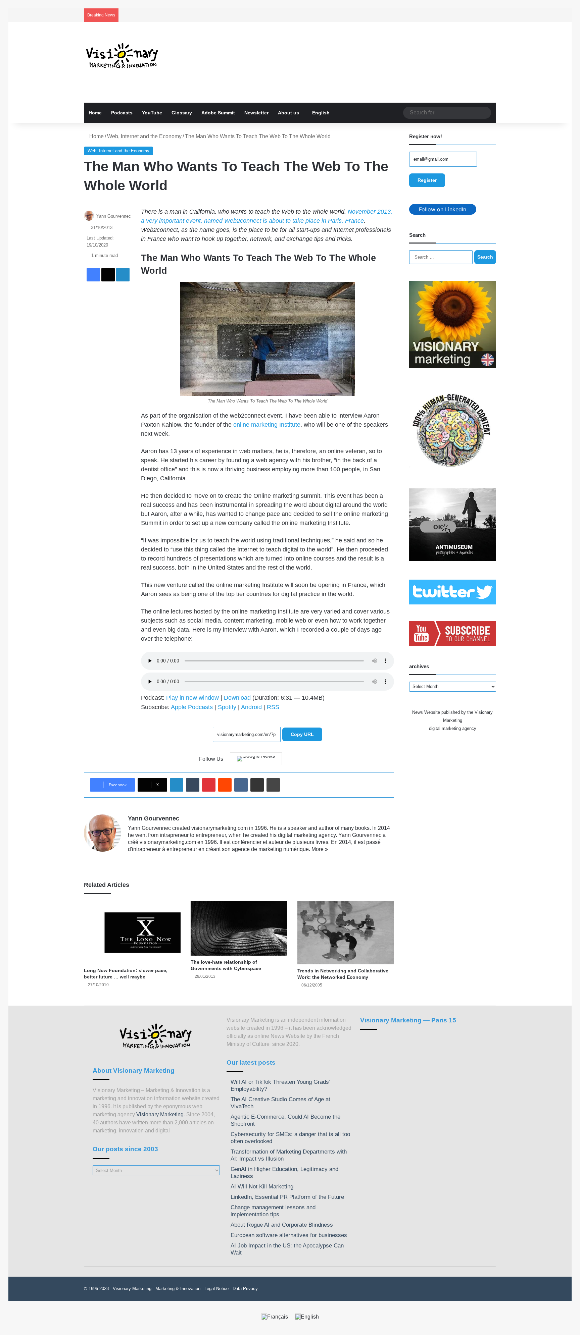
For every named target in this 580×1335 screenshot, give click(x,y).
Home (95, 112)
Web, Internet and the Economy (144, 136)
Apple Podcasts (192, 707)
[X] (148, 860)
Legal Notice (216, 1288)
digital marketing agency (452, 728)
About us (288, 112)
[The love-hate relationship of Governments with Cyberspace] (239, 928)
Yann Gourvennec (113, 216)
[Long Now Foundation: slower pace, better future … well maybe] (132, 932)
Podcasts (122, 112)
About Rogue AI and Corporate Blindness (282, 1225)
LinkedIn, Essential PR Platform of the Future (287, 1197)
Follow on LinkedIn (442, 209)
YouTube (152, 112)
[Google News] (256, 758)
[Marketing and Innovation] (122, 56)
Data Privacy (245, 1288)
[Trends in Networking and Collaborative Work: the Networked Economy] (345, 932)
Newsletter (256, 112)
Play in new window (192, 697)
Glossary (182, 112)
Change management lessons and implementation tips (273, 1211)
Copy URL (302, 734)
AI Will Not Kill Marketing (262, 1186)
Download (237, 697)
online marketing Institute (266, 424)
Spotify (227, 707)
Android (251, 707)
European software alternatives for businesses (289, 1235)
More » (319, 849)
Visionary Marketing (160, 1114)
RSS (273, 707)
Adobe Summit (218, 112)
